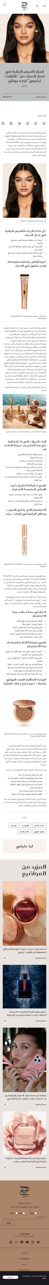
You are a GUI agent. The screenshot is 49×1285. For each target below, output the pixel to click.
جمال (20, 1213)
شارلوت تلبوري (39, 831)
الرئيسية (24, 1253)
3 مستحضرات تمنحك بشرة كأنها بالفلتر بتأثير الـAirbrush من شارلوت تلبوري (24, 950)
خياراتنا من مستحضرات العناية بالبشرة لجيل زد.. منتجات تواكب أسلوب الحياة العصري (25, 1097)
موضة (32, 1213)
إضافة (8, 1223)
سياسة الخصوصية (24, 1270)
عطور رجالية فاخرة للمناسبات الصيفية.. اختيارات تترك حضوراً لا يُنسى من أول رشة (26, 1013)
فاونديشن (25, 825)
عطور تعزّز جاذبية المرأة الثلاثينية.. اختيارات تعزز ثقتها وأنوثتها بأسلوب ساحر (25, 1159)
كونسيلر (38, 576)
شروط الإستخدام (24, 1258)
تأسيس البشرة (40, 133)
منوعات (13, 1213)
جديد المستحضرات (40, 97)
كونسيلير (14, 825)
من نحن (24, 1264)
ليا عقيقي (24, 86)
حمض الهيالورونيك (32, 778)
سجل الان (10, 1277)
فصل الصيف (24, 831)
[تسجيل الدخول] (37, 6)
